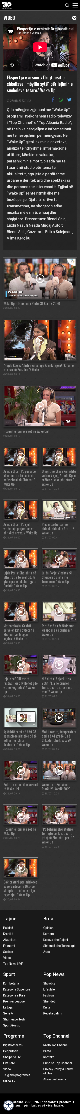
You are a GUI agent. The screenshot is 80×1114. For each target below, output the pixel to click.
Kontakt (48, 1057)
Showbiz (49, 983)
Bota (48, 918)
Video (9, 17)
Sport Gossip (11, 1025)
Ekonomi (9, 945)
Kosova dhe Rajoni (55, 939)
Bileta (47, 1051)
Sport (9, 974)
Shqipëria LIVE (12, 1057)
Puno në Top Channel (57, 1063)
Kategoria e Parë (14, 995)
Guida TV (9, 1081)
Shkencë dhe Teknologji (59, 945)
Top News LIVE (13, 963)
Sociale (8, 951)
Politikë (8, 928)
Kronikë (8, 934)
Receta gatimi (52, 1013)
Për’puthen (10, 1051)
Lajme (9, 918)
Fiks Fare (9, 1063)
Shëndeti (49, 1001)
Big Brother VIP (13, 1045)
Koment (48, 934)
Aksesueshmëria (54, 1079)
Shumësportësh (14, 1019)
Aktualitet (9, 939)
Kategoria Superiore (16, 989)
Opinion (48, 928)
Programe (13, 1036)
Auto (46, 951)
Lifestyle (49, 989)
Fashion (48, 995)
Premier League (14, 1001)
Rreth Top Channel (55, 1045)
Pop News (54, 974)
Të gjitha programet (16, 1075)
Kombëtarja (11, 983)
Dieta (46, 1007)
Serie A (8, 1013)
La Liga (8, 1007)
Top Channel (56, 1036)
